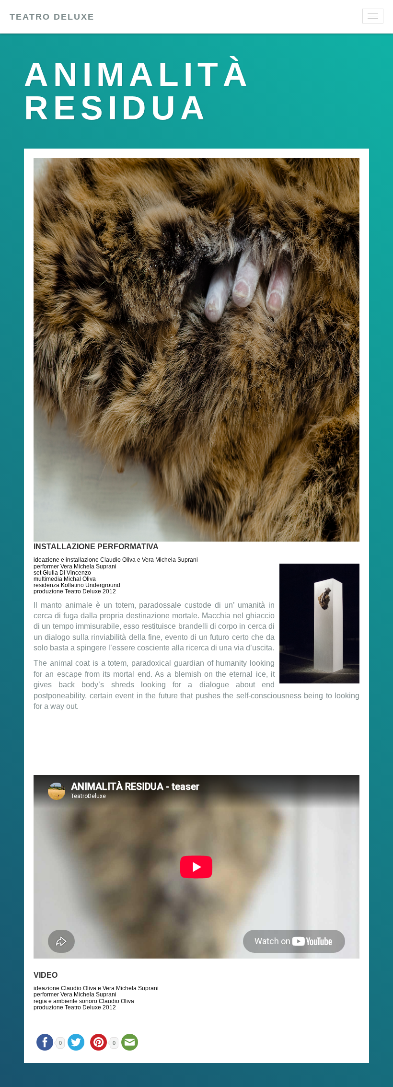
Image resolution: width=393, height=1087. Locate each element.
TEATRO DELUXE (52, 17)
